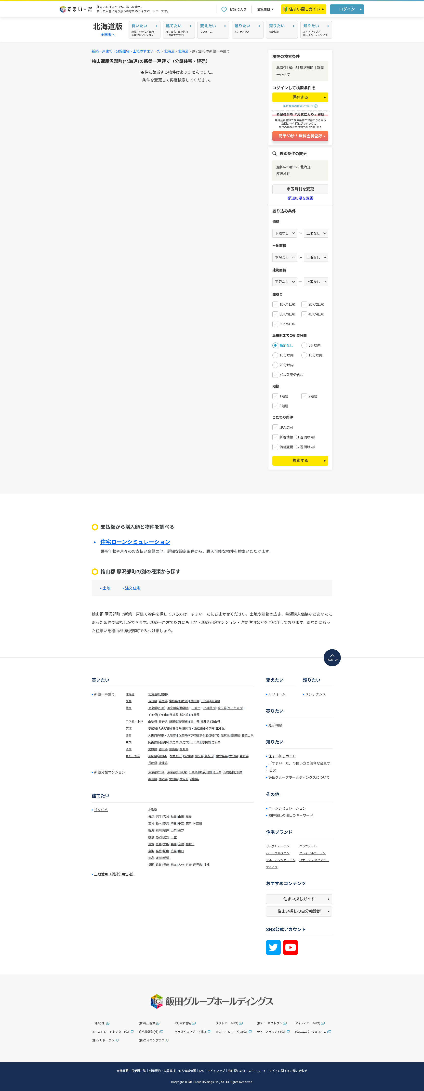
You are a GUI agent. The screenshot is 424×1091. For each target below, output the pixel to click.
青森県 (152, 701)
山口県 (195, 742)
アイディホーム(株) (307, 1023)
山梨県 (152, 721)
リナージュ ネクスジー (314, 860)
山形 (181, 816)
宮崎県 (244, 756)
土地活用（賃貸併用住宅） (114, 874)
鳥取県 (205, 742)
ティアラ (272, 867)
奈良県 (235, 735)
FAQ (201, 1071)
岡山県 (152, 742)
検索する (300, 460)
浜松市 (198, 728)
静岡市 (186, 728)
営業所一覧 (138, 1071)
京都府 (203, 735)
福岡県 (152, 756)
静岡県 (176, 728)
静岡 (159, 837)
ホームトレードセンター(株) (110, 1032)
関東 (129, 708)
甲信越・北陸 (134, 721)
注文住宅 (133, 588)
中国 (129, 742)
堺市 (161, 735)
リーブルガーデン (277, 846)
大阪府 (152, 735)
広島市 (183, 742)
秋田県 (194, 701)
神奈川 (197, 823)
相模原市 (209, 708)
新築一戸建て (104, 694)
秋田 (174, 816)
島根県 (216, 742)
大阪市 (171, 735)
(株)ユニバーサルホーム (311, 1032)
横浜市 (184, 708)
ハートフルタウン (278, 853)
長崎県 (152, 763)
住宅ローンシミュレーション (135, 542)
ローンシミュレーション (287, 808)
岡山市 (162, 742)
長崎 (166, 865)
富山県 (215, 721)
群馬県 (194, 715)
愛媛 (166, 858)
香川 (159, 858)
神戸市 (192, 735)
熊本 (174, 865)
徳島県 (173, 749)
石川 (159, 830)
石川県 (194, 721)
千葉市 (162, 715)
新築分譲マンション (109, 772)
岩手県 (163, 701)
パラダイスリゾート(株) (190, 1032)
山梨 (174, 830)
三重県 (220, 728)
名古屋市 (164, 728)
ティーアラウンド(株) (271, 1032)
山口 (181, 851)
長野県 (163, 721)
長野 (181, 830)
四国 (129, 749)
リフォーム (277, 694)
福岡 (151, 865)
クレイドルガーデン (312, 853)
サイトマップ (216, 1071)
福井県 (205, 721)
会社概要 (122, 1071)
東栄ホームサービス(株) (231, 1032)
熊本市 (208, 756)
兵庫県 (182, 735)
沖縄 (207, 865)
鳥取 (151, 851)
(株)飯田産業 (147, 1023)
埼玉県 (222, 708)
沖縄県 (163, 763)
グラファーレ (308, 846)
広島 (174, 851)
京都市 (213, 735)
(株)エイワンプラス (151, 1040)
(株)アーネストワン (269, 1023)
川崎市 (196, 708)
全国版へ (108, 34)
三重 (174, 837)
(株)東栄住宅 (182, 1023)
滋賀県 (225, 735)
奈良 (181, 844)
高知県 (184, 749)
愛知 (166, 837)
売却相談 (275, 725)
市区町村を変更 (300, 189)
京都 (159, 844)
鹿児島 (197, 865)
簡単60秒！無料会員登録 (300, 136)
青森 (151, 816)
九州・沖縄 (133, 756)
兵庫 (174, 844)
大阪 (166, 844)
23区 (161, 708)
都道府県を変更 (300, 198)
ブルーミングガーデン (280, 860)
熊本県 (199, 756)
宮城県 (173, 701)
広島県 (174, 742)
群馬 (166, 823)
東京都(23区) (156, 772)
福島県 (215, 701)
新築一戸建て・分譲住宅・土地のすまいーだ (126, 51)
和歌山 (190, 844)
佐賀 (159, 865)
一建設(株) (99, 1023)
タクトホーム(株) (227, 1023)
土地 (106, 588)
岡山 (166, 851)
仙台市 (183, 701)
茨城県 (174, 715)
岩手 (159, 816)
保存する (300, 97)
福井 (166, 830)
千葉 (181, 823)
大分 (181, 865)
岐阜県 (209, 728)
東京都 (152, 708)
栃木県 (184, 715)
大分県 (233, 756)
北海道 (169, 51)
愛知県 (152, 728)
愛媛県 (152, 749)
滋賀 (151, 844)
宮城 (166, 816)
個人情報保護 (187, 1071)
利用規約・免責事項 (162, 1071)
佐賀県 (188, 756)
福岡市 (162, 756)
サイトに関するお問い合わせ (288, 1071)
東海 (129, 728)
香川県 (163, 749)
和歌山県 (247, 735)
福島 (189, 816)
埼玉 (174, 823)
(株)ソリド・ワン (103, 1040)
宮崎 (189, 865)
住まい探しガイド (304, 9)
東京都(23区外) (177, 772)
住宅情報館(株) (149, 1032)
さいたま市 (234, 708)
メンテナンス (315, 694)
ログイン (347, 9)
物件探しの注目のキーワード (290, 815)
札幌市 (162, 694)
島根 (159, 851)
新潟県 (173, 721)
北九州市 (176, 756)
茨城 (151, 823)
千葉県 (152, 715)
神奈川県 (173, 708)
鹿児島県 (222, 756)
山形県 (205, 701)
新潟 (151, 830)
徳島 (151, 858)
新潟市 (183, 721)
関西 (129, 735)
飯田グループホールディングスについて (299, 777)
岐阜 (151, 837)
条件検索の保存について (298, 106)
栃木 (159, 823)
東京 (189, 823)
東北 (129, 701)
